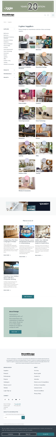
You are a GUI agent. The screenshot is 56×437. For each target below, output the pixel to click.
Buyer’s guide (37, 373)
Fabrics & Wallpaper (8, 43)
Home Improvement (8, 49)
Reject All (28, 434)
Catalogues (6, 382)
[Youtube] (16, 399)
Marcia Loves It (7, 385)
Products (6, 70)
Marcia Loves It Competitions (41, 382)
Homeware (6, 53)
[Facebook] (5, 399)
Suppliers (6, 29)
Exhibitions (6, 41)
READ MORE (15, 331)
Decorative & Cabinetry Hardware (9, 37)
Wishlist (6, 387)
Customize (10, 434)
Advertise (36, 379)
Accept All (45, 434)
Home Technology (8, 51)
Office (5, 58)
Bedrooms (6, 35)
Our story (36, 370)
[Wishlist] (48, 15)
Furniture (6, 47)
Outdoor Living (7, 60)
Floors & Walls (7, 45)
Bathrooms (6, 33)
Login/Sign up (7, 390)
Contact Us (37, 376)
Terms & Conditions (39, 390)
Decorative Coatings (8, 40)
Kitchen (5, 55)
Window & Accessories (9, 64)
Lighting (5, 56)
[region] (28, 431)
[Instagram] (12, 399)
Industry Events (38, 387)
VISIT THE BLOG (28, 296)
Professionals (7, 73)
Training (5, 62)
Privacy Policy (37, 393)
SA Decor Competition (39, 385)
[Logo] (22, 15)
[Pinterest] (19, 399)
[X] (8, 399)
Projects (6, 77)
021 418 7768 (18, 404)
